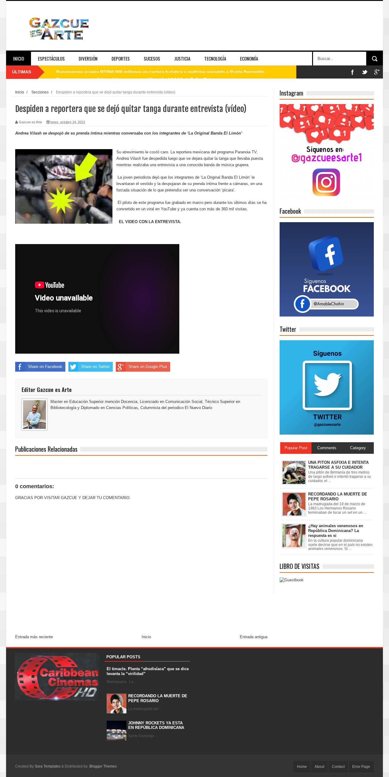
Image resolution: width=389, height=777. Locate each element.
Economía (249, 58)
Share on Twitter (95, 366)
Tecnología (215, 58)
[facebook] (352, 72)
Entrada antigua (253, 637)
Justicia (182, 58)
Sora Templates (47, 766)
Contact (338, 767)
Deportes (121, 58)
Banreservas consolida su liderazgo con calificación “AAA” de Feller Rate (134, 72)
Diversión (88, 58)
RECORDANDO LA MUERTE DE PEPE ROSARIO (157, 698)
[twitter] (365, 72)
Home (302, 767)
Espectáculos (51, 58)
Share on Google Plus (148, 366)
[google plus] (377, 72)
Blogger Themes (103, 766)
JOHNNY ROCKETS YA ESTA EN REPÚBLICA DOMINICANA (156, 725)
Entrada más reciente (34, 637)
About (319, 767)
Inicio (18, 58)
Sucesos (152, 58)
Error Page (361, 767)
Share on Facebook (45, 366)
